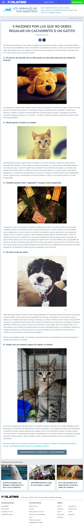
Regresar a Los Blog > (76, 18)
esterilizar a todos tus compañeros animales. (33, 446)
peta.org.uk (60, 509)
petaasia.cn (71, 514)
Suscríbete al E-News (7, 511)
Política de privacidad (35, 520)
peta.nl (70, 511)
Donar (31, 517)
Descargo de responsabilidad (37, 514)
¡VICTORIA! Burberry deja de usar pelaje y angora (41, 484)
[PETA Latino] (17, 2)
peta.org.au (60, 517)
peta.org (59, 506)
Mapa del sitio (5, 509)
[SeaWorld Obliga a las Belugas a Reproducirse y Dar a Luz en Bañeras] (14, 472)
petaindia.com (72, 506)
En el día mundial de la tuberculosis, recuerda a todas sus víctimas (68, 485)
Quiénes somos (33, 506)
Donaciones (77, 2)
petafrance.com (72, 509)
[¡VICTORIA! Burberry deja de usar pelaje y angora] (42, 472)
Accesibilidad (4, 506)
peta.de (59, 511)
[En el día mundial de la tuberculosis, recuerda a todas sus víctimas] (70, 472)
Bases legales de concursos (36, 511)
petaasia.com (60, 514)
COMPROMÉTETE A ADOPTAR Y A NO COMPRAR (42, 452)
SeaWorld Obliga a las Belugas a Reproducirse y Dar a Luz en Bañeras (13, 485)
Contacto (31, 509)
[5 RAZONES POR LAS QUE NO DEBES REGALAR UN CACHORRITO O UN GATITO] (40, 40)
